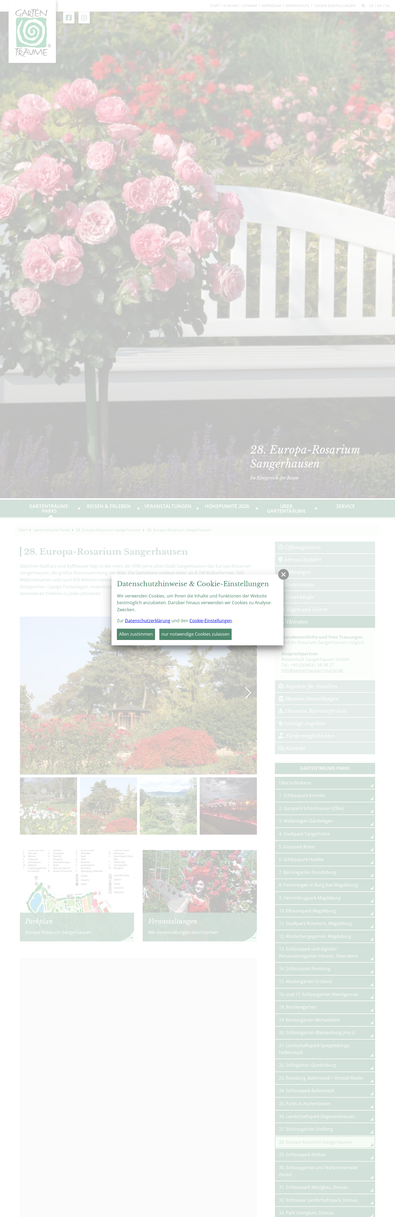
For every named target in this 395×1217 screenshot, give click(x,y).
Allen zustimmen (136, 634)
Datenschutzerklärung (147, 621)
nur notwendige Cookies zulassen (195, 634)
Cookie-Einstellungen (210, 621)
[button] (283, 574)
